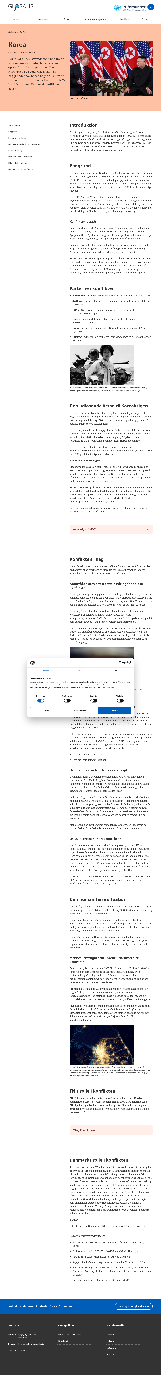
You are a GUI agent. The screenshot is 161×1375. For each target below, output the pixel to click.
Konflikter (124, 19)
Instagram (111, 1348)
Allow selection (80, 710)
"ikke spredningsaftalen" (91, 604)
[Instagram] (151, 1332)
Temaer (67, 19)
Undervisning (42, 19)
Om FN (16, 19)
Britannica (81, 1226)
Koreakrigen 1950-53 (84, 529)
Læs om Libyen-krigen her (87, 754)
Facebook (110, 1334)
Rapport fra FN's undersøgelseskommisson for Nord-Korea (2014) (109, 1262)
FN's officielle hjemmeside (69, 1334)
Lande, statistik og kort (94, 19)
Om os (145, 19)
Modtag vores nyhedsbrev (134, 1306)
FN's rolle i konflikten (17, 163)
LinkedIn (110, 1341)
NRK (104, 1226)
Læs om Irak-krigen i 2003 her (89, 760)
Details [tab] (80, 671)
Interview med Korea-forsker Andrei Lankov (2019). (101, 1280)
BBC (72, 1226)
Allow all (114, 710)
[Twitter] (151, 1338)
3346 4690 (22, 1350)
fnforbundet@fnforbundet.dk (31, 1344)
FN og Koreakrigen (83, 1130)
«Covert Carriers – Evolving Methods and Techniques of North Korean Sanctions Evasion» (112, 1271)
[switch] (67, 701)
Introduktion (14, 125)
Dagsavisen (94, 1226)
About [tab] (115, 671)
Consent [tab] (45, 671)
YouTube (110, 1354)
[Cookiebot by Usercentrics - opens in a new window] (120, 663)
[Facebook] (151, 1325)
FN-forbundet (63, 1341)
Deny (47, 710)
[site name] (20, 8)
